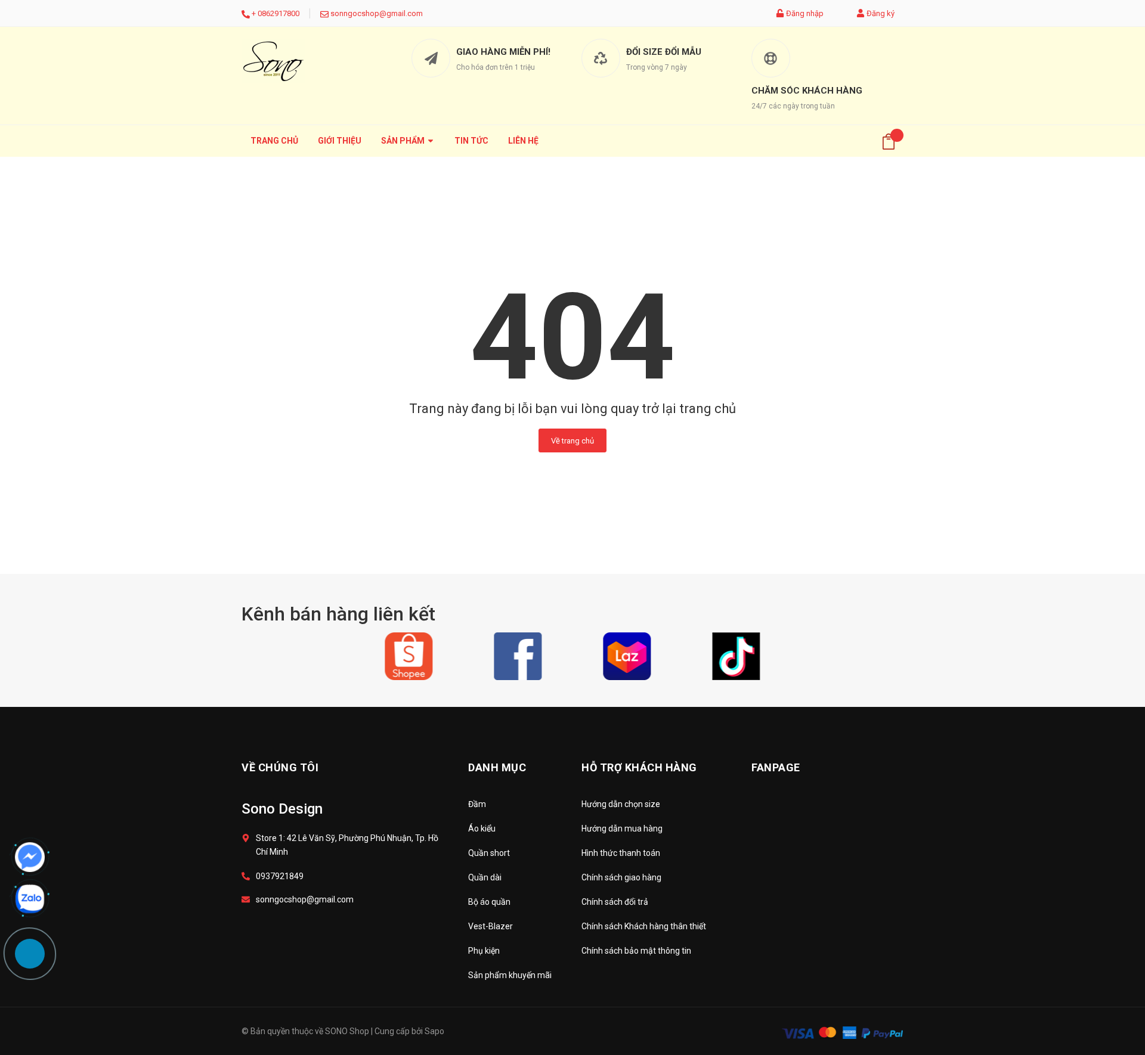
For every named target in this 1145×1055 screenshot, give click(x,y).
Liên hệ (523, 140)
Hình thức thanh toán (620, 853)
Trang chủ (274, 140)
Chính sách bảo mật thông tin (636, 950)
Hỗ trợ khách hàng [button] (639, 767)
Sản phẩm (403, 140)
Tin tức (471, 140)
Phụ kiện (484, 950)
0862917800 (278, 13)
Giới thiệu (339, 140)
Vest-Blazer (490, 926)
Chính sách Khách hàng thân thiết (643, 926)
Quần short (489, 853)
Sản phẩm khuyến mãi (510, 975)
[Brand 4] (736, 655)
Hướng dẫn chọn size (620, 804)
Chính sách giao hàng (621, 877)
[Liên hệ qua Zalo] (30, 899)
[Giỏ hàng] (889, 141)
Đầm (477, 804)
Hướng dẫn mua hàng (622, 828)
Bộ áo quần (489, 902)
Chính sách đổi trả (614, 902)
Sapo (434, 1031)
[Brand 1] (409, 655)
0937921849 (280, 876)
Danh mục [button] (497, 767)
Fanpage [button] (775, 767)
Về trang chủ (572, 440)
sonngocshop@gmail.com (376, 13)
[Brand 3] (627, 655)
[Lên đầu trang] (1106, 992)
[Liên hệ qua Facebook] (30, 857)
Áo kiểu (482, 828)
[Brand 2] (518, 655)
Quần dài (485, 877)
